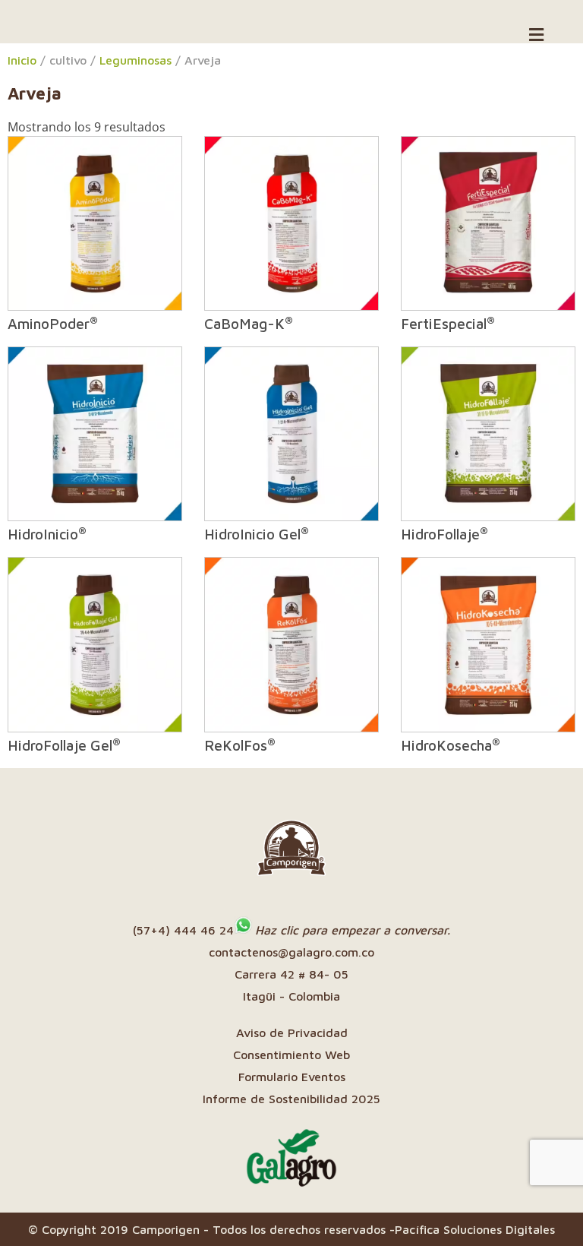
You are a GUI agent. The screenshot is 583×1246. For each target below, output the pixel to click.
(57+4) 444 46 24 (183, 930)
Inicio (22, 60)
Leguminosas (135, 60)
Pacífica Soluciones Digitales (475, 1229)
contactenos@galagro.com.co (291, 952)
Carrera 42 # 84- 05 (291, 974)
